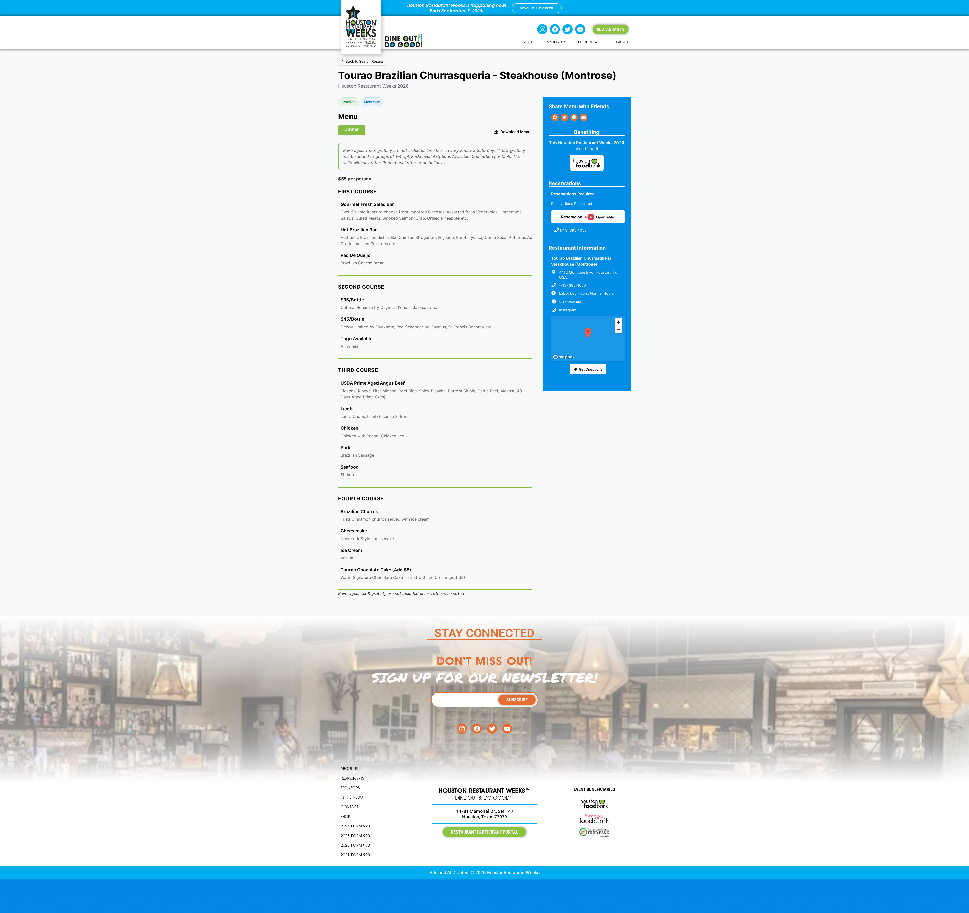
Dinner (351, 129)
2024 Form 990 (355, 826)
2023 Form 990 (355, 835)
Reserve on (571, 217)
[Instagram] (542, 29)
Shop (345, 816)
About (530, 42)
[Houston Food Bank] (587, 163)
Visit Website (570, 302)
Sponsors (556, 42)
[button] (588, 333)
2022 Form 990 (355, 845)
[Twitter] (567, 29)
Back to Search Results (365, 61)
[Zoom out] (618, 329)
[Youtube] (580, 29)
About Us (349, 768)
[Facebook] (555, 29)
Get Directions (590, 369)
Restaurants (352, 778)
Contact (619, 42)
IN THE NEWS (588, 42)
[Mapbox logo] (564, 357)
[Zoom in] (618, 322)
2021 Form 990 (355, 854)
